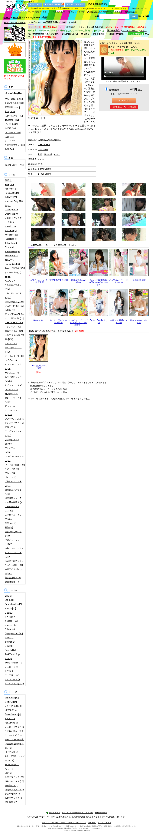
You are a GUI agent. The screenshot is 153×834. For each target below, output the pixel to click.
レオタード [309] (13, 132)
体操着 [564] (10, 128)
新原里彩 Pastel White (78, 281)
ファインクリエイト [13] (13, 433)
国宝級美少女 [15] (13, 498)
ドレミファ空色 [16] (14, 422)
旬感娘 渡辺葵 (139, 279)
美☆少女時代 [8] (12, 793)
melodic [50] (10, 226)
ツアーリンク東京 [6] (15, 418)
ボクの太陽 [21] (12, 751)
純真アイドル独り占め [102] (14, 571)
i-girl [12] (9, 612)
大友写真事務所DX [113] (12, 508)
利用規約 (92, 822)
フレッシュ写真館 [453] (12, 441)
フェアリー (43, 149)
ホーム (7, 17)
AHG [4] (8, 180)
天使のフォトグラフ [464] (13, 516)
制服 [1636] (10, 111)
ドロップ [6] (10, 426)
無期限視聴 (115, 89)
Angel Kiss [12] (12, 697)
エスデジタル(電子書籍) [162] (14, 337)
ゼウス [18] (10, 406)
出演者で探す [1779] (14, 164)
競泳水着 (17, 17)
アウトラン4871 (130, 30)
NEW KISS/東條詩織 (58, 279)
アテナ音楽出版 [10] (14, 318)
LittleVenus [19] (12, 213)
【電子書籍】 (98, 33)
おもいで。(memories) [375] (13, 261)
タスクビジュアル (70, 33)
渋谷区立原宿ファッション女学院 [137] (14, 562)
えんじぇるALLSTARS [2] (11, 720)
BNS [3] (8, 595)
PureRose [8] (11, 238)
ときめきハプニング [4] (13, 286)
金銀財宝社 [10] (12, 581)
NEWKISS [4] (11, 710)
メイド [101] (10, 140)
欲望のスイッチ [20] (14, 776)
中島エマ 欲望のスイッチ (118, 321)
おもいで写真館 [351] (15, 268)
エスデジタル (52, 33)
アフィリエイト (104, 822)
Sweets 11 (38, 320)
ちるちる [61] (11, 280)
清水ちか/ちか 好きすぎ (139, 321)
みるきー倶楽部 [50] (14, 305)
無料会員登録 (131, 11)
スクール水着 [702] (14, 115)
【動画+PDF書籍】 (116, 33)
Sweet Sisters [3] (13, 714)
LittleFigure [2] (11, 209)
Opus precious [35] (14, 633)
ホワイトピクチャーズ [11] (14, 458)
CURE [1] (9, 599)
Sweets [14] (10, 650)
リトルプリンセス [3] (15, 683)
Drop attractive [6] (13, 604)
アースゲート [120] (14, 322)
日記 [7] (8, 772)
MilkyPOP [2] (11, 230)
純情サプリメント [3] (15, 789)
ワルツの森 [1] (11, 472)
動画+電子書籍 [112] (14, 103)
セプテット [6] (11, 393)
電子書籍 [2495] (12, 107)
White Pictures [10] (14, 662)
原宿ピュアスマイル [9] (13, 491)
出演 (32, 139)
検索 (97, 15)
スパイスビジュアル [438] (13, 378)
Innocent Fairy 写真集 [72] (14, 203)
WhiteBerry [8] (11, 255)
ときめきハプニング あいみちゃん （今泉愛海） (78, 322)
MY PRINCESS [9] (13, 705)
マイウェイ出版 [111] (15, 464)
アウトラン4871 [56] (14, 314)
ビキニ (57, 154)
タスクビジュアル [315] (12, 412)
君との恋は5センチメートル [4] (15, 758)
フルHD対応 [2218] (14, 98)
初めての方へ (95, 11)
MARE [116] (10, 616)
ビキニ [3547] (11, 123)
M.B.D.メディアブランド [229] (14, 220)
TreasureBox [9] (12, 251)
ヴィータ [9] (10, 477)
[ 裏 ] (44, 118)
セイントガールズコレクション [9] (14, 387)
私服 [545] (9, 149)
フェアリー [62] (12, 675)
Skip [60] (9, 645)
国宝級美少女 (113, 30)
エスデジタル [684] (14, 330)
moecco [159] (11, 620)
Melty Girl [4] (11, 701)
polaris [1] (9, 637)
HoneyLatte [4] (12, 192)
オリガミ (85, 33)
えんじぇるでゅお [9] (15, 726)
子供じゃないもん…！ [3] (12, 766)
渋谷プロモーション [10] (13, 533)
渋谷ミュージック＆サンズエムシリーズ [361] (14, 552)
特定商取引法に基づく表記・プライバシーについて (64, 822)
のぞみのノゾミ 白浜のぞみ (118, 281)
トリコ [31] (10, 670)
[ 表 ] (37, 118)
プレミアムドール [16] (12, 450)
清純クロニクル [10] (14, 781)
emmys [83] (10, 608)
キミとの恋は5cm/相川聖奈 (58, 321)
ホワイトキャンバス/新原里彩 (38, 281)
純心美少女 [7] (11, 785)
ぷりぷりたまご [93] (14, 301)
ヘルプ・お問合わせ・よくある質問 (77, 812)
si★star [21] (10, 641)
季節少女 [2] (10, 523)
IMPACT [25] (11, 196)
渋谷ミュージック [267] (12, 541)
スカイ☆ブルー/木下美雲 (38, 366)
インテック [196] (13, 326)
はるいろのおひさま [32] (13, 295)
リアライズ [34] (12, 468)
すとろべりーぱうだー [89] (14, 274)
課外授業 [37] (11, 802)
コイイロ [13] (11, 360)
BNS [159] (9, 184)
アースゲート (44, 144)
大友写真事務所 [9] (13, 502)
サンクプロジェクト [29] (13, 366)
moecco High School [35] (11, 627)
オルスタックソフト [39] (13, 349)
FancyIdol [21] (11, 188)
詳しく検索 (144, 15)
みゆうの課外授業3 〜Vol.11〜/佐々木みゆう (98, 282)
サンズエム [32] (12, 372)
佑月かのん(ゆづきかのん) (50, 139)
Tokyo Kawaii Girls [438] (11, 245)
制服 (40, 154)
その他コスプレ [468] (15, 144)
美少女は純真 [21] (13, 577)
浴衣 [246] (9, 136)
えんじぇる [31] (12, 666)
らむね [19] (10, 309)
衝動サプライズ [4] (13, 797)
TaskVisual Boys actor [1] (12, 656)
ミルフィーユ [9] (12, 679)
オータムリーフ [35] (14, 355)
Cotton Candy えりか (99, 321)
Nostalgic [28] (11, 234)
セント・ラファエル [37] (13, 399)
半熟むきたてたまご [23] (13, 483)
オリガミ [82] (11, 343)
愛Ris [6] (9, 527)
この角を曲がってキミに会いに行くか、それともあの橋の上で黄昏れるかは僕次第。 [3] (14, 739)
